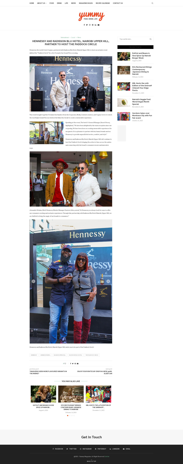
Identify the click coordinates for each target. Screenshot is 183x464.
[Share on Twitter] (72, 364)
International (65, 37)
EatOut (107, 456)
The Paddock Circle (92, 355)
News (73, 3)
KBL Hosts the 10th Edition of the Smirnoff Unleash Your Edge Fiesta (142, 86)
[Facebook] (84, 25)
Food (52, 3)
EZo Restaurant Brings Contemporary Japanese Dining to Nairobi (71, 407)
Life (66, 3)
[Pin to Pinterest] (75, 364)
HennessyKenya (45, 355)
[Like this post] (66, 364)
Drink (59, 3)
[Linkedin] (95, 25)
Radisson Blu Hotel (75, 355)
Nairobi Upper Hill (60, 355)
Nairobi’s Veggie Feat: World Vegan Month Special (141, 101)
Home (32, 3)
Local (73, 37)
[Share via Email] (77, 364)
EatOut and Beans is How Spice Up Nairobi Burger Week (141, 55)
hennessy (34, 355)
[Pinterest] (92, 25)
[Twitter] (87, 25)
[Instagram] (90, 25)
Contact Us (118, 3)
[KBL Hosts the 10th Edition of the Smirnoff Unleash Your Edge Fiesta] (98, 394)
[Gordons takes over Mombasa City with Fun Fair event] (123, 116)
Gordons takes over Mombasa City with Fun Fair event (142, 115)
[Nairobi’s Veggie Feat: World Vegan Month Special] (123, 102)
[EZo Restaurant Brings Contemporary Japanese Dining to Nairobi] (71, 394)
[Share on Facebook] (70, 364)
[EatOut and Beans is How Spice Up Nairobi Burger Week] (43, 394)
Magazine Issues (86, 3)
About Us (41, 3)
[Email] (98, 25)
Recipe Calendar (103, 3)
